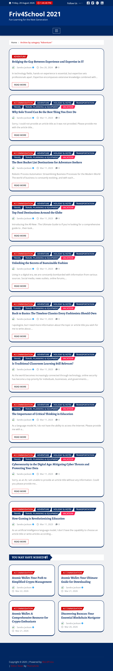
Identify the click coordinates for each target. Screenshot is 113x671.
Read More (20, 84)
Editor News (17, 665)
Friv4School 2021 (35, 14)
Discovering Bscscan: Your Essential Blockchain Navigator (80, 616)
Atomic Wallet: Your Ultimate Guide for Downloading (79, 580)
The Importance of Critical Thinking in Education (42, 414)
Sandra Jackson (24, 67)
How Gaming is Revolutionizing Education (38, 518)
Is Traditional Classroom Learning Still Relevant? (42, 364)
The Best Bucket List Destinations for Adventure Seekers (47, 162)
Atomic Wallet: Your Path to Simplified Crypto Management (32, 580)
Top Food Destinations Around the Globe (37, 213)
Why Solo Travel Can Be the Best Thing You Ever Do (44, 112)
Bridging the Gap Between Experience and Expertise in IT (48, 62)
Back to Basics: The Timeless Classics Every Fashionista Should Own (54, 313)
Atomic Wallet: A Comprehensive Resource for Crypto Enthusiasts (30, 618)
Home (14, 42)
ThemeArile (33, 665)
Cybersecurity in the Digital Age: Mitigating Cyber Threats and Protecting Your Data (50, 466)
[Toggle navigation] (56, 30)
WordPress (48, 661)
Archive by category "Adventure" (36, 42)
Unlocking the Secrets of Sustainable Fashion (40, 263)
